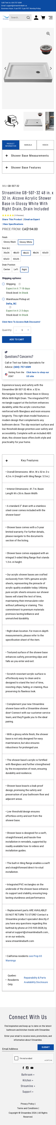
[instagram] (27, 1068)
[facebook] (23, 1068)
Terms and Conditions (27, 1108)
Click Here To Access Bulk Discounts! (21, 322)
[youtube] (32, 1069)
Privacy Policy (27, 1104)
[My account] (36, 17)
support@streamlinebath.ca (16, 6)
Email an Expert (32, 219)
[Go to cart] (43, 17)
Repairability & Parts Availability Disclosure (36, 979)
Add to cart (17, 339)
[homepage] (5, 17)
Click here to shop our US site (37, 374)
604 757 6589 (16, 3)
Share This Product (12, 219)
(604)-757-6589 (22, 367)
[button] (51, 68)
